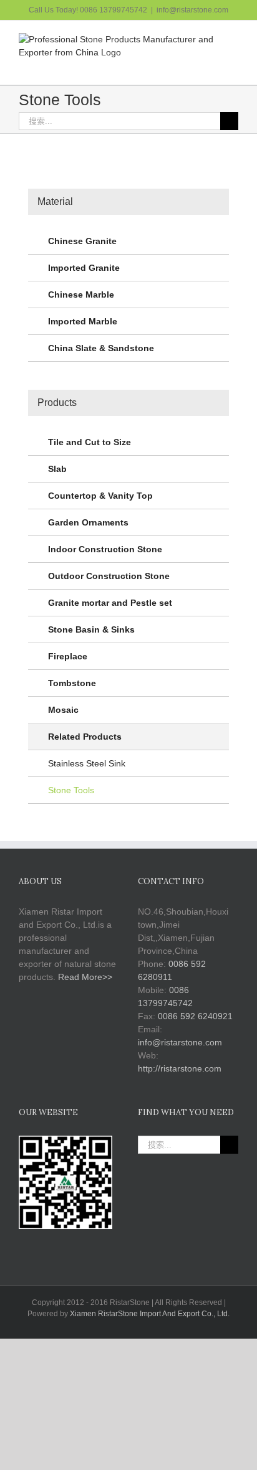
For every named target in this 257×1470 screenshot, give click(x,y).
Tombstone (72, 683)
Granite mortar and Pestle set (110, 603)
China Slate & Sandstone (101, 348)
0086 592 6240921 (195, 1016)
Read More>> (85, 977)
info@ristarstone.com (192, 10)
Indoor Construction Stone (105, 549)
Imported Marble (82, 321)
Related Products (85, 737)
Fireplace (67, 656)
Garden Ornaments (88, 522)
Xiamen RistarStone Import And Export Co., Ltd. (150, 1313)
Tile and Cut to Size (89, 442)
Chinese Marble (81, 294)
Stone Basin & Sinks (91, 629)
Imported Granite (84, 268)
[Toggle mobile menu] (233, 65)
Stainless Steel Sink (86, 763)
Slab (57, 469)
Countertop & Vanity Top (100, 496)
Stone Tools (71, 790)
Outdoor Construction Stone (109, 576)
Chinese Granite (82, 241)
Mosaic (63, 710)
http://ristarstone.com (179, 1068)
